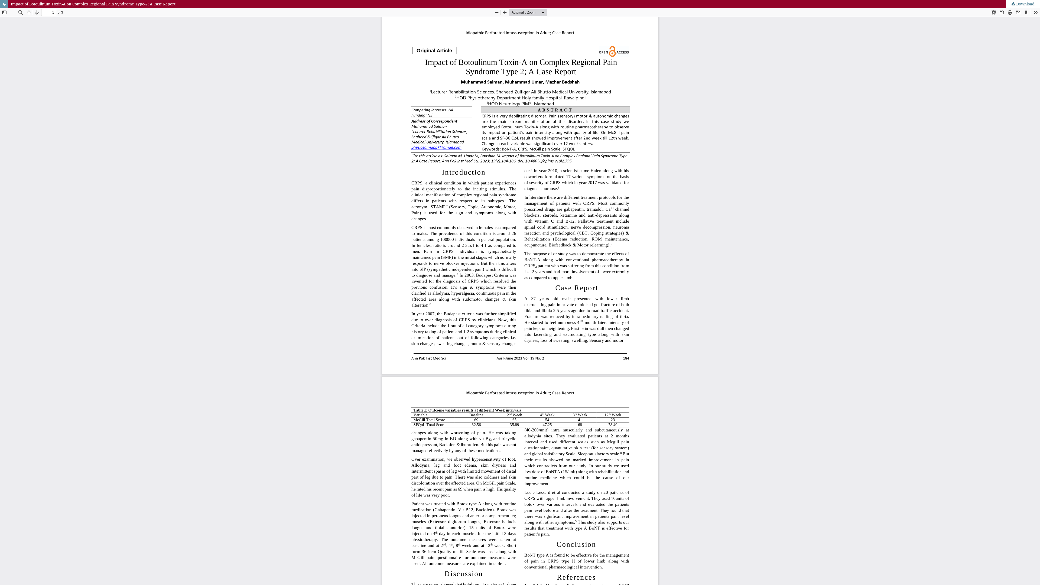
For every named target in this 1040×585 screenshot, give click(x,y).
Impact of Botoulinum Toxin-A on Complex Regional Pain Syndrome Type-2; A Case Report (93, 3)
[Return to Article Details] (4, 4)
